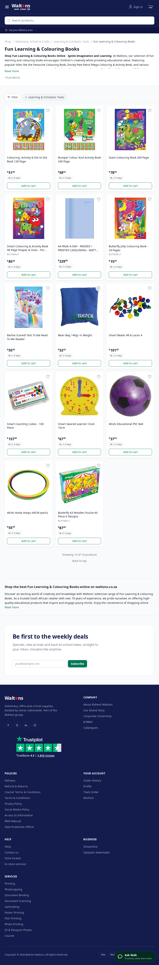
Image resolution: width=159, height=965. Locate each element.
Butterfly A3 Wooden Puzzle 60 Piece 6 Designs (78, 514)
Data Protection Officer (19, 827)
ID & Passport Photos (18, 930)
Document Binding (17, 895)
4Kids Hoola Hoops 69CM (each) (27, 512)
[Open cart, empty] (150, 7)
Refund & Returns (16, 786)
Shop (8, 41)
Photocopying (13, 889)
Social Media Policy (17, 809)
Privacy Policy (13, 803)
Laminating (12, 907)
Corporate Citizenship (97, 716)
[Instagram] (34, 725)
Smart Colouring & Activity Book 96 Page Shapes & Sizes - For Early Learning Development (27, 248)
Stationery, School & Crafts (32, 41)
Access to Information (19, 815)
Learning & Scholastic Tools (71, 41)
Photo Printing (14, 924)
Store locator (13, 858)
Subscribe (77, 664)
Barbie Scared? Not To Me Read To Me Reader (27, 337)
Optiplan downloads (96, 852)
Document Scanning (18, 901)
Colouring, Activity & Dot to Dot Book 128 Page (27, 159)
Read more (12, 71)
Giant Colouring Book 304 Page (129, 157)
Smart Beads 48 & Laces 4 (125, 335)
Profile (87, 786)
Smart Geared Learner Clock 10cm (76, 425)
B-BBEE (88, 722)
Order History (92, 780)
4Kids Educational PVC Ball (126, 424)
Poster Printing (14, 912)
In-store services (15, 864)
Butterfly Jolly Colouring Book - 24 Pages (128, 248)
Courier (9, 936)
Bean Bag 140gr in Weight (75, 335)
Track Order (91, 792)
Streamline (90, 846)
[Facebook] (8, 725)
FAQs (8, 846)
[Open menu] (7, 7)
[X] (17, 725)
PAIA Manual (13, 821)
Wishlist (88, 798)
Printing (10, 883)
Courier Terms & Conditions (23, 792)
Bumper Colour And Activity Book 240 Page (79, 159)
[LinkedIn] (25, 725)
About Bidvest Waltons (98, 704)
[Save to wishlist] (48, 110)
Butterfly (13, 254)
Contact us (11, 852)
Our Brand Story (94, 710)
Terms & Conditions (17, 798)
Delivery (10, 780)
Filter (14, 97)
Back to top (79, 561)
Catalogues (90, 728)
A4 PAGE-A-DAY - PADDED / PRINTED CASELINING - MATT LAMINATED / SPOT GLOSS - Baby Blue (79, 248)
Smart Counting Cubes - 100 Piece (25, 425)
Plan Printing (13, 918)
